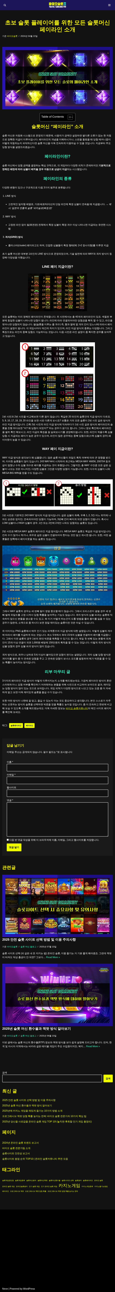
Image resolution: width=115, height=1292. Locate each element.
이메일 (11, 774)
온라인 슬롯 (98, 1180)
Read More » (53, 957)
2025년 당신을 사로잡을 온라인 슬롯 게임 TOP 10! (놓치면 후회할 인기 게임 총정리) (47, 1121)
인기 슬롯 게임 (34, 1186)
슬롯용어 (78, 1180)
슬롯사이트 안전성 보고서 (16, 1153)
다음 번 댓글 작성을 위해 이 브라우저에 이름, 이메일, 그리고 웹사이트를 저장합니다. (54, 840)
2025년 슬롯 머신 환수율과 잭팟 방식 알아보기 (36, 1028)
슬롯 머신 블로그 (28, 946)
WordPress (29, 1288)
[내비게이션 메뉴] (109, 5)
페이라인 (29, 725)
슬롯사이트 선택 (68, 1180)
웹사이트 (11, 787)
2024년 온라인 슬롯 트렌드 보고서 (20, 1142)
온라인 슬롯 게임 (8, 1186)
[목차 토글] (68, 117)
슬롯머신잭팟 (42, 1180)
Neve (5, 1288)
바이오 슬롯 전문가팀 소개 (16, 1148)
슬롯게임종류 (20, 1180)
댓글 (10, 800)
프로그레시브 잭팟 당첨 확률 (35, 1191)
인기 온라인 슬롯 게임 (49, 1186)
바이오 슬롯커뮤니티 (77, 708)
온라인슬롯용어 (22, 1186)
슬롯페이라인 (16, 725)
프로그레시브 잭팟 (17, 1191)
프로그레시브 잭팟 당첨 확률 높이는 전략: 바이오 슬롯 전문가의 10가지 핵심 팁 (44, 1116)
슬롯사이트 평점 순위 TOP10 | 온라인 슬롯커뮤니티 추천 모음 (35, 1159)
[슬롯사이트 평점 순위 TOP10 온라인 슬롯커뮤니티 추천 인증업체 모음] (57, 5)
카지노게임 (69, 1185)
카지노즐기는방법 (101, 1186)
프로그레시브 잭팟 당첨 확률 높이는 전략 (63, 1191)
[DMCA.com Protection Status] (57, 1283)
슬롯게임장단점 (8, 1180)
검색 (4, 1072)
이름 (10, 762)
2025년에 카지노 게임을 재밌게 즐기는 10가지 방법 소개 (32, 1110)
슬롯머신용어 (31, 1180)
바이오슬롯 (12, 36)
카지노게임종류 (87, 1186)
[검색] (5, 5)
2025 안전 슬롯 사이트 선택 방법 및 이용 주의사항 (39, 939)
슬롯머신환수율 (54, 1180)
